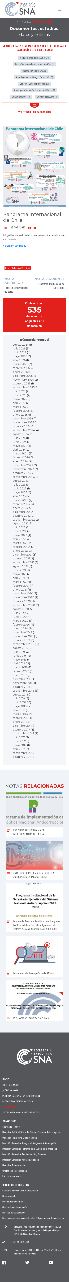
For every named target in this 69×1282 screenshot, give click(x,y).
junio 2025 (19, 395)
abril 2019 (19, 663)
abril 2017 (19, 749)
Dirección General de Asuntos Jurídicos (20, 1159)
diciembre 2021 (22, 554)
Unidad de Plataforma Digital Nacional (19, 1137)
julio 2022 (19, 527)
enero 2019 (20, 675)
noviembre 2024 (23, 422)
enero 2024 (20, 461)
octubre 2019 (21, 640)
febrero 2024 (21, 457)
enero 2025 (20, 414)
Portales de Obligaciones (14, 1212)
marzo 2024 (20, 453)
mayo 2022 (20, 535)
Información (9, 1107)
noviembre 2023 (23, 469)
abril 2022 (19, 539)
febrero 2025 (21, 410)
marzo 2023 (20, 500)
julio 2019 (19, 651)
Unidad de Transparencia (13, 1165)
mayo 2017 (19, 745)
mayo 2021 (19, 574)
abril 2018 (19, 710)
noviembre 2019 (23, 636)
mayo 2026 (20, 356)
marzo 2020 (20, 620)
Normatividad (8, 1196)
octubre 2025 (21, 383)
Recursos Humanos (11, 1176)
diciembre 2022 (23, 511)
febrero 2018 (21, 717)
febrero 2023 (21, 504)
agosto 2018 (20, 694)
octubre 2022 (22, 515)
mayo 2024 (20, 445)
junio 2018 (19, 702)
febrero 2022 (21, 546)
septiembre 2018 (23, 690)
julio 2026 (19, 348)
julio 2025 (19, 391)
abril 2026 (19, 360)
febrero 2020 (21, 624)
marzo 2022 (20, 543)
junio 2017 (19, 741)
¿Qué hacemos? (10, 1085)
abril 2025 (19, 403)
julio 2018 (19, 698)
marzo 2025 (20, 406)
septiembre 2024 (24, 430)
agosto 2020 (21, 609)
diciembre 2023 (23, 465)
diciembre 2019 (22, 632)
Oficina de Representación (14, 1170)
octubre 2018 (21, 686)
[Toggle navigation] (59, 9)
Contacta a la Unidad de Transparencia (20, 1190)
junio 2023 (19, 488)
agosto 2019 (20, 648)
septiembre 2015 (23, 752)
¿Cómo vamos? (10, 1090)
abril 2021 (19, 578)
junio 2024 (19, 441)
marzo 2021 (20, 581)
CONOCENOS (9, 1121)
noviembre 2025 (23, 379)
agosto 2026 (21, 344)
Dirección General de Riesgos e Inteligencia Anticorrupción (29, 1143)
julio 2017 (19, 737)
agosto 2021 (20, 566)
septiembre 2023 (24, 476)
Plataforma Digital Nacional (18, 1101)
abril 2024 (19, 449)
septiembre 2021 (23, 562)
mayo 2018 (20, 706)
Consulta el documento (14, 245)
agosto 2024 (21, 434)
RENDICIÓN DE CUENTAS (15, 1185)
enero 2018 (20, 721)
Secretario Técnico (11, 1126)
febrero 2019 (21, 671)
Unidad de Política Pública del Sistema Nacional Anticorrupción (31, 1132)
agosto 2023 (21, 480)
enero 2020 (20, 628)
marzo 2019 (20, 667)
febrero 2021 (21, 585)
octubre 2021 (21, 558)
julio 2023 (19, 484)
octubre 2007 (22, 756)
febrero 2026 (21, 368)
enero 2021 (20, 589)
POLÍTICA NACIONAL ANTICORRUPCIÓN (21, 1096)
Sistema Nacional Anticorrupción (20, 1112)
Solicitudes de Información (14, 1207)
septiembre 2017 (23, 733)
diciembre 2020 (23, 593)
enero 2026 (20, 371)
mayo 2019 (19, 659)
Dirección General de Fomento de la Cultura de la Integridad (29, 1148)
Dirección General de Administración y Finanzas (24, 1154)
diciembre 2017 (22, 725)
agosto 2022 (21, 523)
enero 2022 (20, 550)
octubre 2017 (21, 729)
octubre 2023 (22, 473)
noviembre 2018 (23, 683)
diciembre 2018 (22, 679)
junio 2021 (19, 570)
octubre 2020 (22, 601)
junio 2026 (19, 352)
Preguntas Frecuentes (12, 1201)
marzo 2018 (20, 714)
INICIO (5, 1079)
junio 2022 (19, 531)
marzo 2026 (20, 364)
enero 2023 (20, 508)
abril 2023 (19, 496)
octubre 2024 (22, 426)
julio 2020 (19, 613)
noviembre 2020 (23, 597)
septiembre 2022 (24, 519)
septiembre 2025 (24, 387)
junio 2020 (20, 616)
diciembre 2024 (23, 418)
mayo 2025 (20, 399)
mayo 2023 (20, 492)
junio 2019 (19, 655)
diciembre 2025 (23, 375)
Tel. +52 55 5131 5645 (19, 1242)
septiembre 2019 (23, 644)
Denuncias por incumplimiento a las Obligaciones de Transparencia (33, 1218)
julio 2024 (19, 438)
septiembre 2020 (24, 605)
